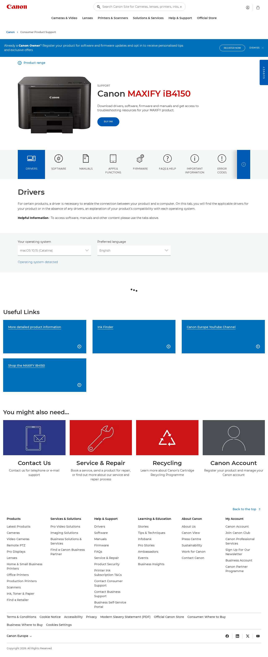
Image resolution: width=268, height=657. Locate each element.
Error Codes (222, 170)
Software (58, 168)
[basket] (258, 7)
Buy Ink (108, 121)
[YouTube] (258, 636)
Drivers (31, 168)
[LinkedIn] (237, 636)
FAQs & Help (167, 168)
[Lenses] (94, 18)
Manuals (86, 168)
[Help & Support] (193, 18)
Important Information (194, 170)
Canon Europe (18, 636)
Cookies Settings (59, 625)
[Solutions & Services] (165, 18)
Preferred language (111, 242)
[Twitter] (247, 636)
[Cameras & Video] (79, 18)
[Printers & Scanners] (129, 18)
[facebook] (227, 636)
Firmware (140, 168)
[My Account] (247, 7)
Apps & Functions (113, 170)
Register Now (232, 48)
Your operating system (34, 242)
